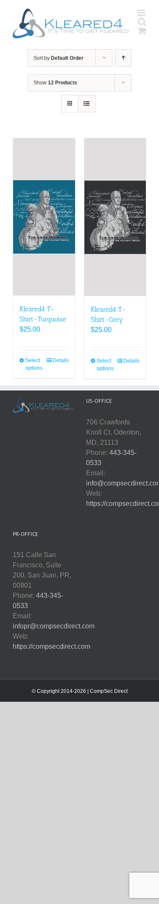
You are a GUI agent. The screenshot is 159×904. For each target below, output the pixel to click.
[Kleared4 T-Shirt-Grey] (115, 217)
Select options (33, 364)
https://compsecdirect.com (51, 646)
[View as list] (86, 103)
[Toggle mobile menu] (141, 12)
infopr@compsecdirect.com (54, 626)
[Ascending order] (123, 58)
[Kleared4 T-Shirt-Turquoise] (44, 217)
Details (61, 360)
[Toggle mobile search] (142, 21)
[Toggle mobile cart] (142, 30)
